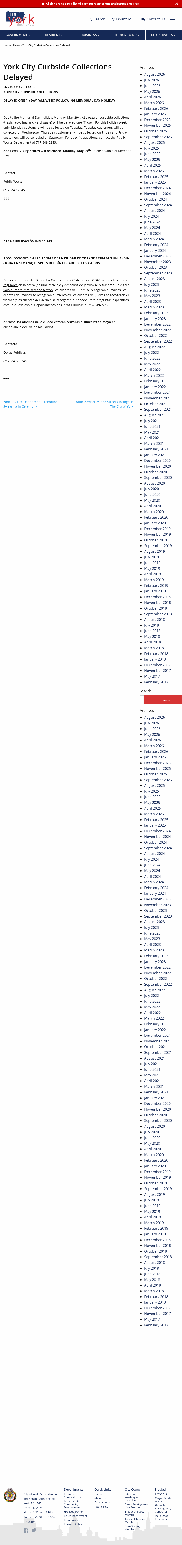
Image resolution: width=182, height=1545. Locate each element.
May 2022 (152, 363)
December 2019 (157, 528)
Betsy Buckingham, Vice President (136, 1505)
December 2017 (157, 665)
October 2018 (155, 608)
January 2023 (155, 318)
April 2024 (152, 233)
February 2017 (156, 682)
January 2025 (155, 182)
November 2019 (157, 534)
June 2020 (152, 494)
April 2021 (152, 437)
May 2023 (152, 295)
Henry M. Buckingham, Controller (163, 1508)
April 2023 (152, 301)
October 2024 (155, 199)
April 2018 (152, 642)
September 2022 (158, 341)
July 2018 (151, 625)
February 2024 (156, 244)
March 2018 (154, 647)
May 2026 (152, 91)
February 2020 (156, 517)
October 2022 (155, 335)
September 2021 (158, 409)
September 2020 (158, 477)
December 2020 (157, 460)
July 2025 (151, 148)
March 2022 (154, 375)
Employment (102, 1502)
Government (17, 35)
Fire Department (74, 1511)
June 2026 (152, 85)
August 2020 (154, 483)
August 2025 (154, 142)
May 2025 (152, 159)
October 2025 (155, 131)
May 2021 (152, 432)
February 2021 (156, 449)
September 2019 (158, 545)
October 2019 (155, 540)
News (16, 45)
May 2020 (152, 500)
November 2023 (157, 261)
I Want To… (124, 19)
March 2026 (154, 102)
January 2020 (155, 523)
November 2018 (157, 602)
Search (99, 19)
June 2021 (152, 426)
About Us (100, 1498)
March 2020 (154, 511)
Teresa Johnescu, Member (135, 1520)
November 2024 (157, 193)
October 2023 (155, 267)
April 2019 (152, 574)
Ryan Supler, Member (132, 1527)
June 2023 (152, 290)
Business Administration (73, 1495)
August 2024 (154, 210)
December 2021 (157, 392)
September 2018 (158, 614)
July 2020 (151, 488)
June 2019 (152, 562)
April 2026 (152, 97)
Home (7, 45)
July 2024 (151, 216)
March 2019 (154, 579)
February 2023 (156, 312)
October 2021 (155, 403)
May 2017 (152, 676)
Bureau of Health (74, 1524)
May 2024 (152, 227)
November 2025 (157, 125)
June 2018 (152, 630)
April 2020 (152, 505)
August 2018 (154, 619)
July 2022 (151, 352)
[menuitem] (18, 35)
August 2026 (154, 74)
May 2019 (152, 568)
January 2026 (155, 114)
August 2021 (154, 415)
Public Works (72, 1520)
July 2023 (151, 284)
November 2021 (157, 398)
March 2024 (154, 239)
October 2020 (155, 472)
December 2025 (157, 119)
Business (90, 35)
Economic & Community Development (72, 1504)
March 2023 (154, 307)
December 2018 (157, 596)
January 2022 (155, 386)
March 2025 (154, 170)
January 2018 (155, 659)
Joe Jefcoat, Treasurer (161, 1517)
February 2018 (156, 653)
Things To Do (126, 35)
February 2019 (156, 585)
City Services (162, 35)
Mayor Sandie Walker (163, 1499)
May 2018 (152, 636)
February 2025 (156, 176)
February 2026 (156, 108)
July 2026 (151, 80)
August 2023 (154, 278)
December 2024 (157, 187)
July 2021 (151, 420)
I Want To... (101, 1506)
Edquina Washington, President (132, 1497)
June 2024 (152, 222)
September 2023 (158, 273)
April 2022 (152, 369)
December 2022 (157, 324)
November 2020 (157, 466)
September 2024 (158, 205)
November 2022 (157, 330)
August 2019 (154, 551)
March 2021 (154, 443)
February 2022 (156, 381)
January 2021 (155, 454)
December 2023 (157, 256)
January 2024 (155, 250)
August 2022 (154, 347)
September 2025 (158, 136)
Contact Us (155, 19)
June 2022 (152, 358)
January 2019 (155, 591)
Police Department (75, 1516)
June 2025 (152, 153)
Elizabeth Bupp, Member (134, 1513)
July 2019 (151, 557)
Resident (53, 35)
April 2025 (152, 165)
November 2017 (157, 670)
